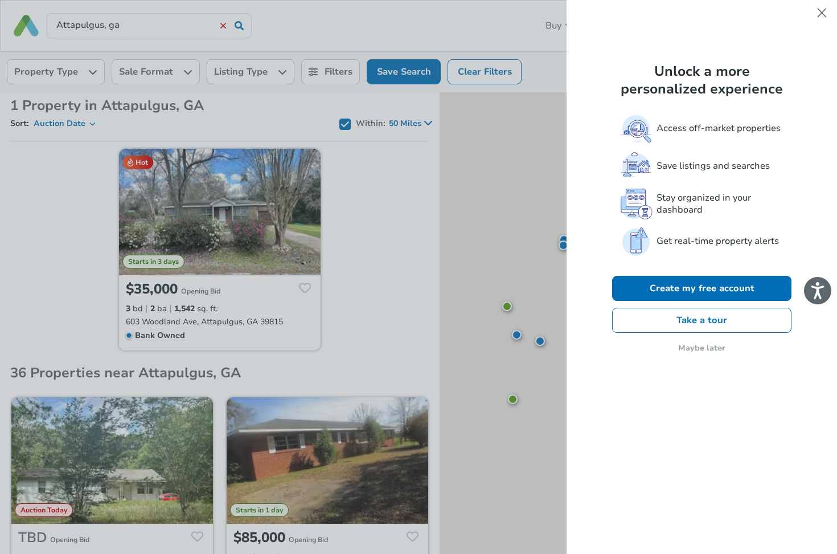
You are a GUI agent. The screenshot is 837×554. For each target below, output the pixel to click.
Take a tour (701, 320)
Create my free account (702, 288)
